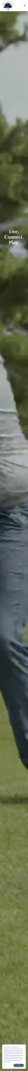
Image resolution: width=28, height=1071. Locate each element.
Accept (18, 1065)
